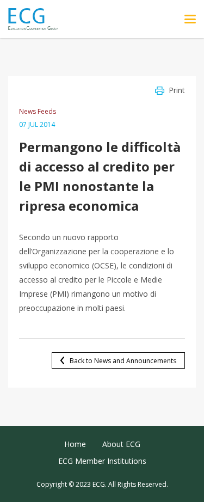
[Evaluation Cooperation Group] (37, 19)
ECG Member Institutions (102, 461)
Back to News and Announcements (123, 360)
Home (75, 444)
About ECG (121, 444)
